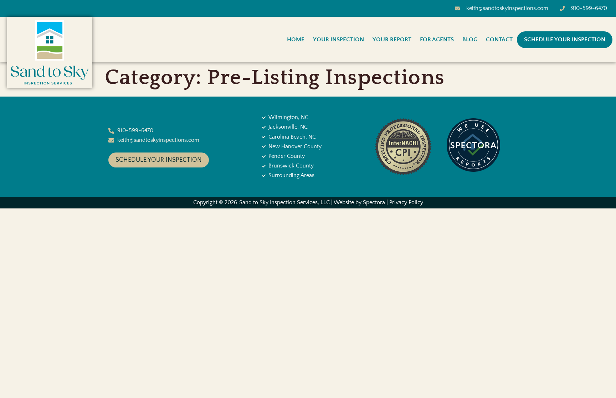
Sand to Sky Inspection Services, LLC (284, 202)
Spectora (374, 202)
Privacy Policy (406, 202)
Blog (469, 39)
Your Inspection (338, 39)
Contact (499, 39)
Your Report (392, 39)
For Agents (437, 39)
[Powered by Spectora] (473, 170)
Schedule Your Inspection (564, 39)
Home (295, 39)
